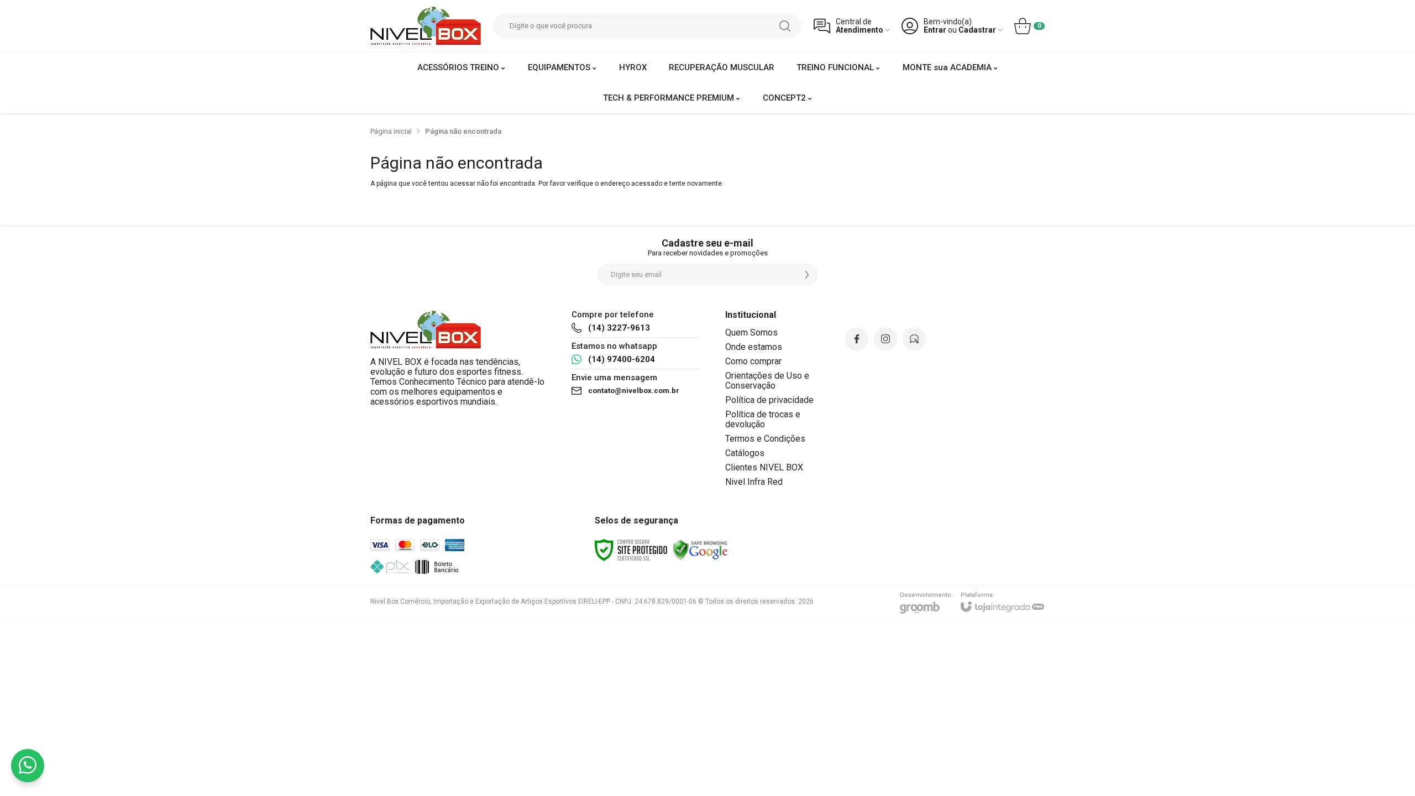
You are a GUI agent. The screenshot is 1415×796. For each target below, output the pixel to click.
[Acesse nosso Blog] (914, 338)
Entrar (935, 30)
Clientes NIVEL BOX (764, 467)
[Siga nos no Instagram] (885, 338)
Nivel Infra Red (754, 481)
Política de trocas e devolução (762, 419)
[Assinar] (807, 275)
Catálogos (744, 453)
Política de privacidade (769, 400)
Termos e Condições (765, 438)
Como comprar (753, 361)
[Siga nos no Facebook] (856, 338)
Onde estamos (753, 347)
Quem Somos (751, 332)
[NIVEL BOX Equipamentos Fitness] (425, 26)
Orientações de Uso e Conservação (767, 380)
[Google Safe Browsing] (700, 549)
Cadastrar (977, 30)
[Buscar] (785, 26)
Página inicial (391, 131)
